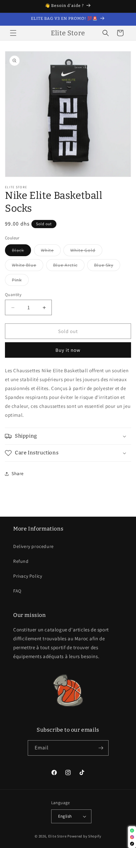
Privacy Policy (27, 576)
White (51, 251)
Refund (21, 561)
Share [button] (18, 473)
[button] (13, 33)
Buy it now (68, 350)
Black (21, 251)
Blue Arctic (69, 266)
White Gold (86, 251)
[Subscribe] (101, 748)
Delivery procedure (33, 546)
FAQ (17, 591)
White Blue (27, 266)
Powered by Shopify (84, 836)
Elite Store (57, 836)
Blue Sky (107, 266)
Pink (20, 281)
